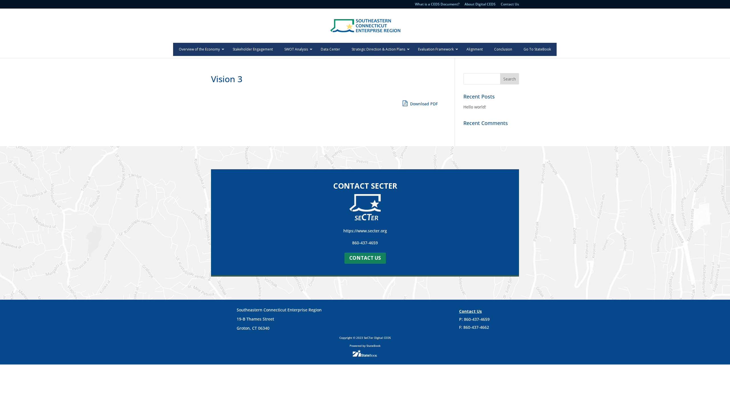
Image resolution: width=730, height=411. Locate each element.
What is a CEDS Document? (437, 5)
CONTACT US (365, 258)
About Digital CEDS (480, 5)
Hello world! (474, 107)
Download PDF (423, 103)
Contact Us (510, 5)
